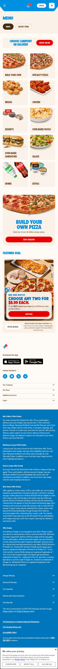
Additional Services (10, 395)
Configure (10, 664)
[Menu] (4, 5)
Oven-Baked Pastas (41, 129)
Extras (35, 183)
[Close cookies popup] (56, 649)
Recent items (23, 26)
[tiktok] (25, 376)
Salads (35, 156)
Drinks (8, 183)
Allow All (47, 664)
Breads (8, 102)
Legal (5, 400)
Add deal (29, 314)
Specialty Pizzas (40, 75)
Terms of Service (23, 611)
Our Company (8, 385)
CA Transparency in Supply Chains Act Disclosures (21, 621)
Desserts (9, 129)
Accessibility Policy (10, 632)
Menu (8, 26)
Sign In (41, 5)
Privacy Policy (8, 611)
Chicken (36, 102)
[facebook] (5, 376)
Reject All (29, 664)
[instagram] (12, 376)
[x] (18, 376)
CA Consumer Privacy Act (12, 627)
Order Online (44, 42)
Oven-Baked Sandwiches (11, 154)
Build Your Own (13, 75)
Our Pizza (6, 390)
